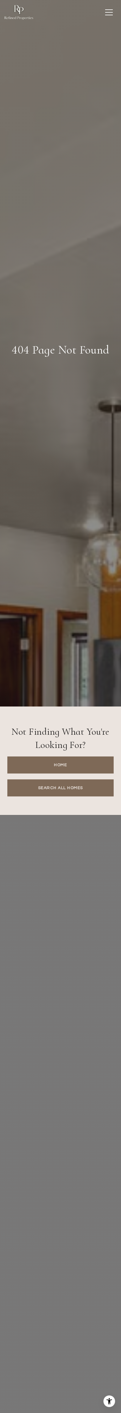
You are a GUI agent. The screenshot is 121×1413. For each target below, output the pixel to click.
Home (60, 765)
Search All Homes (60, 788)
